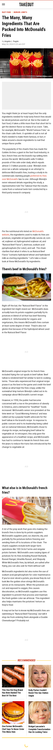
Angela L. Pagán (11, 41)
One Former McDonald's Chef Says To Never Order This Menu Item (13, 729)
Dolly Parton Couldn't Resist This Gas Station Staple (38, 693)
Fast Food (6, 12)
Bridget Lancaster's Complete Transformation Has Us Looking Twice (39, 729)
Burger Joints (20, 12)
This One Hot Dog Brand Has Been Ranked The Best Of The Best (12, 693)
